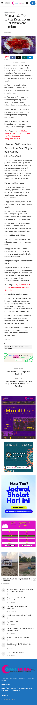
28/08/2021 (7, 32)
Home (6, 12)
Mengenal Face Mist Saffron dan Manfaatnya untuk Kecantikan (17, 287)
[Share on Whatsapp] (24, 57)
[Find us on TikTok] (12, 699)
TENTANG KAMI (11, 688)
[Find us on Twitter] (4, 699)
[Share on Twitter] (18, 57)
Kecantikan (12, 12)
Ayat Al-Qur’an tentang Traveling (18, 637)
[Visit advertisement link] (18, 357)
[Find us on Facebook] (1, 699)
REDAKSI (5, 690)
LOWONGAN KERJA (15, 690)
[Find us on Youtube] (9, 699)
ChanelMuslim (13, 678)
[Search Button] (27, 3)
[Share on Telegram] (30, 57)
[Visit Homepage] (18, 3)
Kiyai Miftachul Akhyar (14, 622)
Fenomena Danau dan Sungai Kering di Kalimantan (15, 580)
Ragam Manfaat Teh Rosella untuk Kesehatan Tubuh (18, 599)
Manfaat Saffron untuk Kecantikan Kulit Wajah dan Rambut (17, 347)
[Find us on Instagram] (7, 699)
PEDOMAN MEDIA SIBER (25, 688)
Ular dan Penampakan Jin (15, 653)
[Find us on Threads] (14, 699)
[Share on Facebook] (12, 57)
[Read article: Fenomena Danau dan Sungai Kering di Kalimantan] (18, 564)
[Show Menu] (2, 3)
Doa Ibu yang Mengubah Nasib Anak (19, 615)
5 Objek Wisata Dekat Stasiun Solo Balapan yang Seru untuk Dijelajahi (21, 590)
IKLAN (3, 688)
